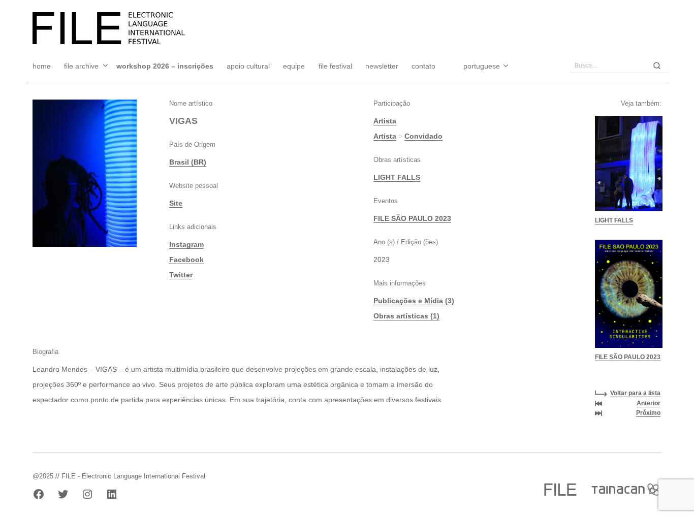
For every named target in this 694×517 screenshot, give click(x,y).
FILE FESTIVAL (335, 66)
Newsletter (381, 66)
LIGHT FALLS (396, 177)
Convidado (423, 136)
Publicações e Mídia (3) (413, 301)
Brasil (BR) (187, 162)
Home (42, 66)
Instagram (186, 244)
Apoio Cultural (248, 66)
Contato (423, 66)
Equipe (294, 66)
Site (175, 203)
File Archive (81, 66)
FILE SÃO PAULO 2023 (412, 218)
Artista (384, 121)
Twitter (181, 275)
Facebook (186, 259)
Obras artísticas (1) (406, 316)
